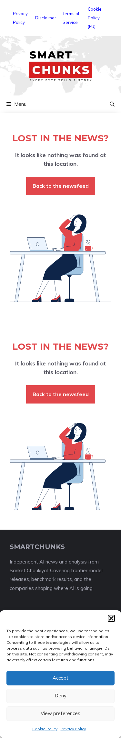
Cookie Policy (44, 728)
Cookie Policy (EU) (95, 17)
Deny (60, 696)
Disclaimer (45, 17)
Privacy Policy (73, 728)
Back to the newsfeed (61, 186)
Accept (60, 678)
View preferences (60, 713)
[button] (111, 618)
